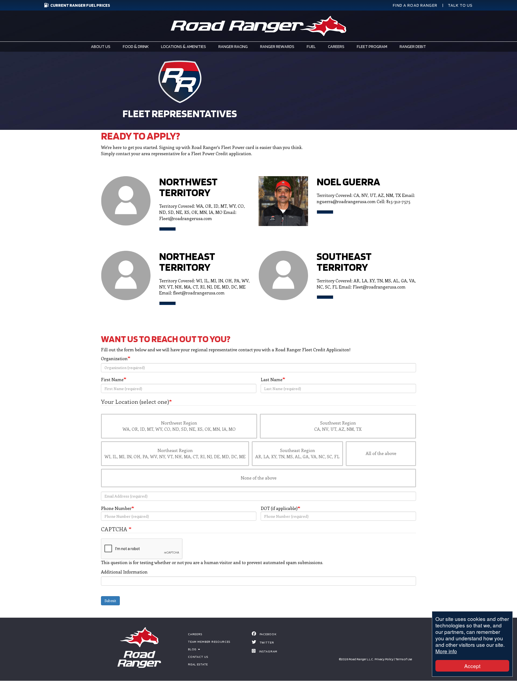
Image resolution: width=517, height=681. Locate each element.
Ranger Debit (413, 46)
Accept (472, 665)
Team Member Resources (209, 642)
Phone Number (116, 508)
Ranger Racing (233, 46)
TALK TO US (460, 5)
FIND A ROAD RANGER (415, 5)
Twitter (267, 642)
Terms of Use (403, 659)
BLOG (192, 649)
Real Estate (198, 664)
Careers (195, 634)
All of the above (381, 453)
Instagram (268, 651)
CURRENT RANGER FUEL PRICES (80, 5)
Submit (110, 600)
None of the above (259, 478)
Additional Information (124, 572)
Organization (114, 358)
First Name (112, 379)
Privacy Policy (384, 659)
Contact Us (198, 657)
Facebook (268, 634)
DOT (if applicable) (279, 508)
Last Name (271, 379)
